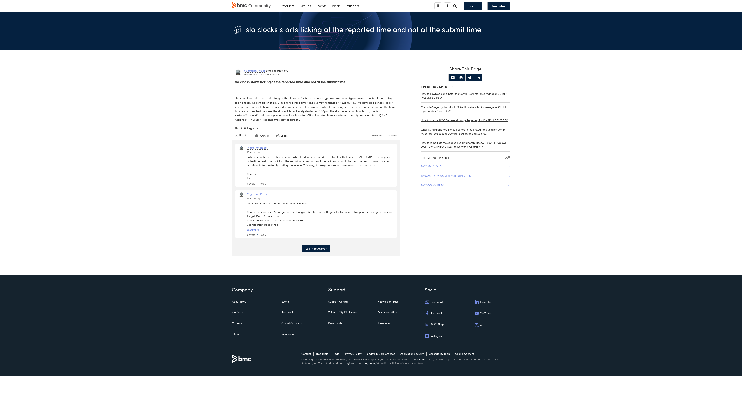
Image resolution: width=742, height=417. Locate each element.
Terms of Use (418, 359)
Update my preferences (381, 354)
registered (351, 363)
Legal (336, 354)
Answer (264, 135)
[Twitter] (470, 77)
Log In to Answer (316, 248)
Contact (306, 354)
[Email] (453, 77)
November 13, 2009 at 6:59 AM (262, 74)
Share (284, 135)
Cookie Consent (464, 354)
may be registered (374, 363)
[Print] (461, 77)
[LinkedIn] (478, 77)
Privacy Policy (353, 354)
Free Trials (322, 354)
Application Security (412, 354)
